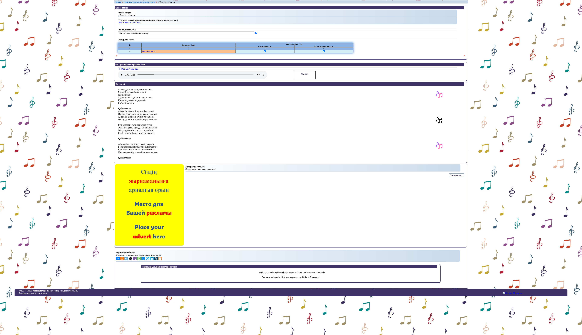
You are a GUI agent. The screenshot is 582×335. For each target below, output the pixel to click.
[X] (130, 258)
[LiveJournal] (156, 258)
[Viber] (135, 258)
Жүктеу (304, 74)
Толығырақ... (456, 175)
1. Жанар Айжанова (129, 69)
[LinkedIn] (152, 258)
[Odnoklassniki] (122, 258)
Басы (118, 2)
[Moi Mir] (143, 258)
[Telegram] (126, 258)
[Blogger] (160, 258)
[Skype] (147, 258)
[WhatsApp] (139, 258)
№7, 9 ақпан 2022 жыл (130, 22)
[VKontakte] (118, 258)
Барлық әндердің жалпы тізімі (140, 2)
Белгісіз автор (149, 51)
